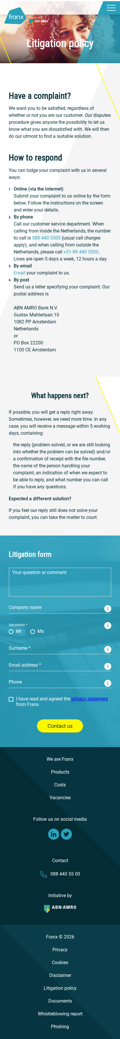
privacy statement (89, 699)
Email (19, 273)
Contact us (60, 726)
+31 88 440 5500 (80, 252)
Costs (60, 785)
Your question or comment (30, 571)
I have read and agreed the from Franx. (62, 701)
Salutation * (18, 625)
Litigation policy (60, 988)
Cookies (60, 962)
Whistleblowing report (60, 1014)
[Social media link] (53, 834)
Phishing (60, 1026)
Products (60, 772)
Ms (41, 631)
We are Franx (60, 759)
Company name (21, 608)
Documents (60, 1001)
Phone (14, 683)
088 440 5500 (46, 238)
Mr (19, 631)
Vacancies (60, 797)
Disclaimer (60, 975)
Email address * (21, 666)
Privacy (60, 949)
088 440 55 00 (65, 874)
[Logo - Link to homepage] (26, 12)
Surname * (17, 649)
